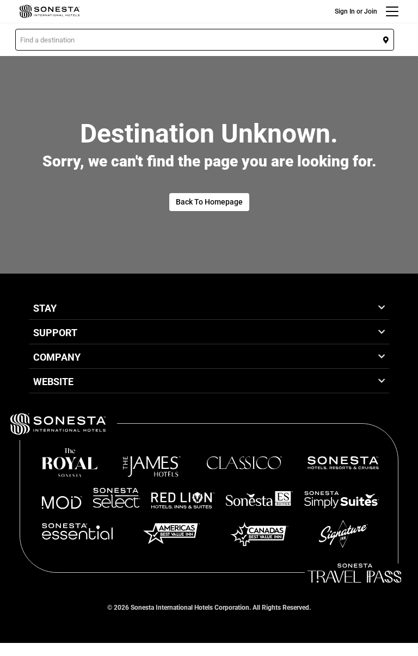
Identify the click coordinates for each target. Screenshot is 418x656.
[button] (204, 40)
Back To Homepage (209, 201)
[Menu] (392, 11)
